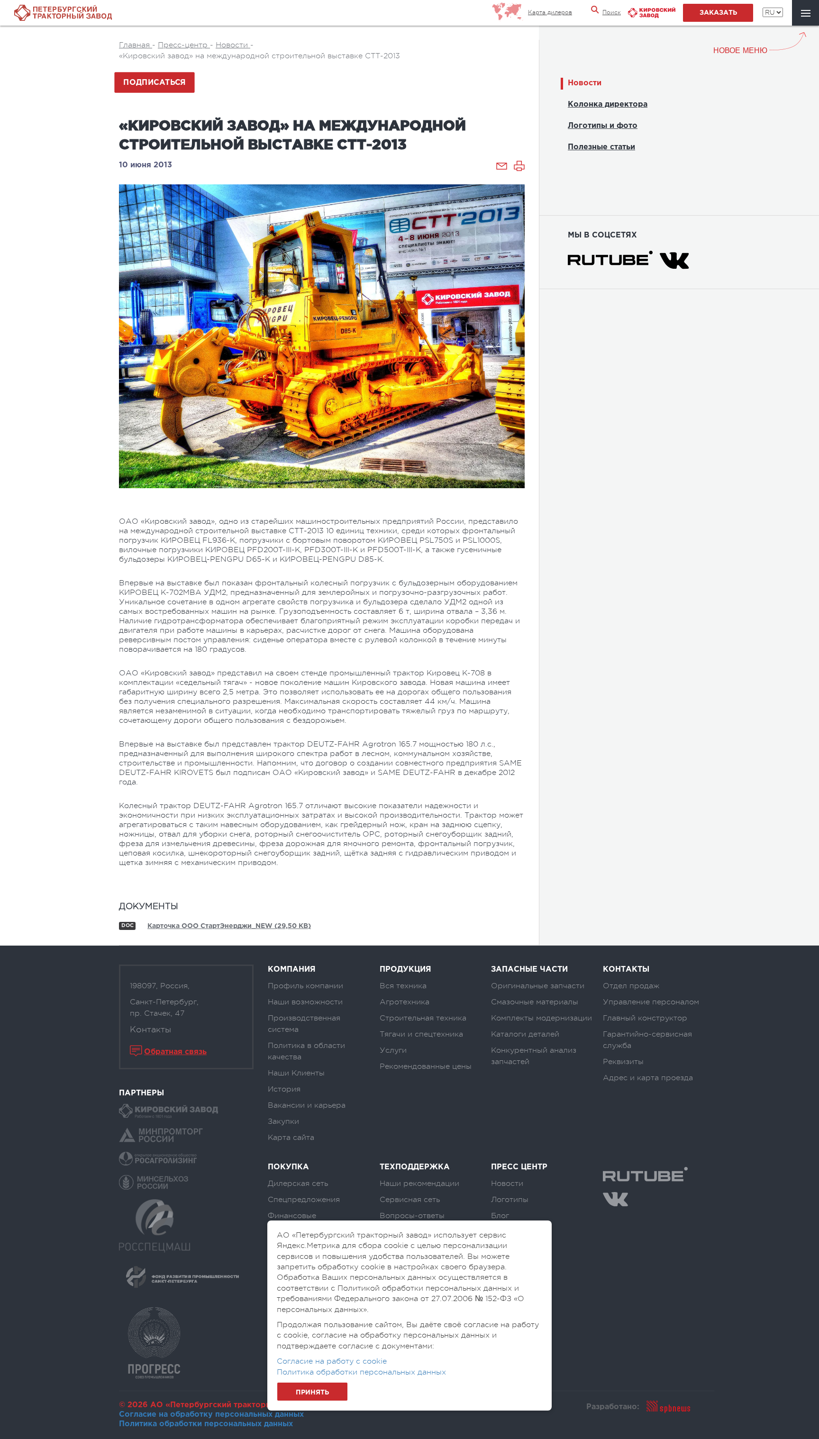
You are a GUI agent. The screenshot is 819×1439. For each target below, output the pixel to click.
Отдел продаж (631, 986)
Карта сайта (291, 1137)
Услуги (393, 1050)
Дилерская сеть (298, 1183)
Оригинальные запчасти (537, 986)
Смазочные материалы (534, 1002)
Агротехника (404, 1002)
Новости (584, 83)
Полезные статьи (601, 147)
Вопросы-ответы (412, 1215)
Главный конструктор (645, 1018)
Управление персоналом (651, 1002)
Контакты (150, 1029)
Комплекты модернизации (541, 1018)
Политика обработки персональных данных (206, 1424)
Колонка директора (607, 104)
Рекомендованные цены (426, 1066)
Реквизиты (623, 1061)
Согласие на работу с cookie (332, 1361)
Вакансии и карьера (307, 1105)
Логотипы (509, 1199)
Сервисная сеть (410, 1199)
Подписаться (154, 83)
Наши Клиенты (296, 1073)
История (284, 1089)
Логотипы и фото (602, 125)
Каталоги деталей (525, 1034)
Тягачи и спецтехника (421, 1034)
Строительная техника (423, 1018)
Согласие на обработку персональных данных (211, 1414)
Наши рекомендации (419, 1183)
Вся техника (403, 986)
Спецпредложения (304, 1199)
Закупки (283, 1121)
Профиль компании (305, 986)
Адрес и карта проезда (648, 1078)
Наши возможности (305, 1002)
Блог (500, 1215)
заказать (718, 13)
